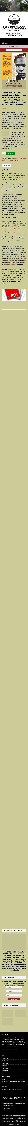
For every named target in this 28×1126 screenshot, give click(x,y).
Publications (4, 43)
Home (2, 40)
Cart (20, 46)
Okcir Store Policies (6, 1060)
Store (8, 46)
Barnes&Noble (12, 264)
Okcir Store (23, 258)
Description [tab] (7, 165)
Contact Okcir (5, 1070)
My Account (14, 46)
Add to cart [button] (5, 367)
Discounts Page (5, 1058)
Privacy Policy (5, 1063)
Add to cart (10, 153)
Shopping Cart (5, 1068)
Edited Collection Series (12, 160)
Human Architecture (20, 158)
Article (3, 160)
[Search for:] (14, 50)
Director (13, 40)
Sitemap (3, 1073)
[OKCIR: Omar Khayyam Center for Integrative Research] (14, 11)
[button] (23, 56)
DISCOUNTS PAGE (6, 1090)
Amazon (5, 264)
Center (7, 40)
